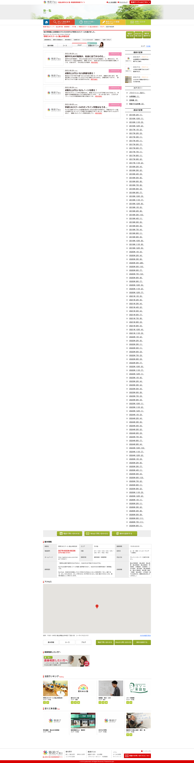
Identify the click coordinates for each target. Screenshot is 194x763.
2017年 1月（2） (136, 129)
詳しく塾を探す (70, 754)
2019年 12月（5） (136, 248)
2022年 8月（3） (136, 359)
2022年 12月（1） (136, 374)
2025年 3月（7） (136, 466)
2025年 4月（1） (136, 470)
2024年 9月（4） (136, 444)
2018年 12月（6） (136, 203)
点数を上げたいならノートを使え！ (81, 90)
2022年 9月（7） (136, 363)
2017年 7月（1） (136, 152)
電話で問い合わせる (130, 34)
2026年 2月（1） (136, 503)
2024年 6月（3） (136, 433)
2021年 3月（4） (136, 303)
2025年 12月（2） (136, 496)
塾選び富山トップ (48, 26)
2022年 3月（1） (136, 344)
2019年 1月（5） (136, 207)
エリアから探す (70, 756)
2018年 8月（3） (136, 189)
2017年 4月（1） (136, 141)
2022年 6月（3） (136, 352)
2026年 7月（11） (136, 522)
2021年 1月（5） (136, 296)
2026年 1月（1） (136, 500)
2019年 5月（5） (136, 222)
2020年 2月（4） (136, 255)
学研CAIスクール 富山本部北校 (88, 26)
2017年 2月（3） (136, 133)
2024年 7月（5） (136, 437)
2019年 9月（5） (136, 237)
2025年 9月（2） (136, 489)
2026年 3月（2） (136, 507)
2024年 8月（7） (136, 440)
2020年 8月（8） (136, 278)
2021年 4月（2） (136, 307)
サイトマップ (123, 2)
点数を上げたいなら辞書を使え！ (80, 73)
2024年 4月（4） (136, 426)
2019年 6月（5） (136, 226)
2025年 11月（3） (136, 492)
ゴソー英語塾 (130, 698)
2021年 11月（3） (136, 333)
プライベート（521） (137, 93)
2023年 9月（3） (136, 400)
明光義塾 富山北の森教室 (51, 730)
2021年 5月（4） (136, 311)
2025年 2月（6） (136, 463)
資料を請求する (147, 34)
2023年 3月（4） (136, 385)
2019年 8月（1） (136, 233)
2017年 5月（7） (136, 144)
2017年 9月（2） (136, 159)
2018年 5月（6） (136, 178)
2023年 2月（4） (136, 381)
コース (60, 48)
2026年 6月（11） (136, 518)
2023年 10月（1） (136, 403)
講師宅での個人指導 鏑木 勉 (135, 730)
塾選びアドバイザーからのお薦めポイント (95, 50)
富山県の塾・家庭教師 (63, 26)
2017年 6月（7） (136, 148)
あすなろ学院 (103, 730)
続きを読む (94, 62)
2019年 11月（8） (136, 244)
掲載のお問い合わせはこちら (135, 759)
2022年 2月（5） (136, 340)
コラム (115, 752)
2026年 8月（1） (136, 526)
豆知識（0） (133, 100)
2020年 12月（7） (136, 292)
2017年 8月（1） (136, 155)
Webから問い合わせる (138, 34)
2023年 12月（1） (136, 411)
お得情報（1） (134, 96)
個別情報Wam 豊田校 (78, 730)
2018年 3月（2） (136, 170)
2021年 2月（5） (136, 300)
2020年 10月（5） (136, 285)
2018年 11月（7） (136, 200)
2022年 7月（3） (136, 355)
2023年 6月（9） (136, 392)
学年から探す (81, 754)
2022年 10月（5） (136, 366)
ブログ (102, 26)
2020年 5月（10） (136, 266)
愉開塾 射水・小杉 (105, 698)
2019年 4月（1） (136, 218)
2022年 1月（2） (136, 337)
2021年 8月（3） (136, 322)
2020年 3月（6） (136, 259)
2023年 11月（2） (136, 407)
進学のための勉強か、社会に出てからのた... (85, 56)
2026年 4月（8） (136, 511)
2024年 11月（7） (136, 452)
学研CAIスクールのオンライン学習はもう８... (86, 107)
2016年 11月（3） (136, 122)
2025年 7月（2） (136, 481)
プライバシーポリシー (94, 756)
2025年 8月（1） (136, 485)
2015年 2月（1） (136, 115)
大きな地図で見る (145, 635)
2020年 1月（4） (136, 252)
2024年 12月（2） (136, 455)
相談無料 (76, 661)
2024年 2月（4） (136, 418)
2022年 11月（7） (136, 370)
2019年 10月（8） (136, 241)
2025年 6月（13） (136, 477)
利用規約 (105, 756)
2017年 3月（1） (136, 137)
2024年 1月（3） (136, 414)
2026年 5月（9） (136, 514)
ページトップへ (147, 751)
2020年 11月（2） (136, 289)
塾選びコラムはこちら (140, 2)
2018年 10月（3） (136, 196)
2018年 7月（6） (136, 185)
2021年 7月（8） (136, 318)
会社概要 (99, 754)
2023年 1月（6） (136, 377)
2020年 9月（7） (136, 281)
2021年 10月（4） (136, 329)
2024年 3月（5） (136, 422)
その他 (74, 26)
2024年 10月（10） (137, 448)
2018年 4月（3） (136, 174)
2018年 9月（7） (136, 192)
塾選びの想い (92, 754)
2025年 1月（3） (136, 459)
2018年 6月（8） (136, 181)
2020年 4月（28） (136, 263)
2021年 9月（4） (136, 326)
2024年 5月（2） (136, 429)
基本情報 (46, 48)
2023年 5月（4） (136, 389)
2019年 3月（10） (136, 215)
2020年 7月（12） (136, 274)
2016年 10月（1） (136, 118)
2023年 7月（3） (136, 396)
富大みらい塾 (75, 698)
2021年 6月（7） (136, 315)
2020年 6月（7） (136, 270)
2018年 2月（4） (136, 166)
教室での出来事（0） (137, 104)
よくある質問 (112, 2)
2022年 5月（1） (136, 348)
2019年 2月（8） (136, 211)
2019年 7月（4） (136, 229)
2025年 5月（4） (136, 474)
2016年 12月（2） (136, 126)
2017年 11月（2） (136, 163)
